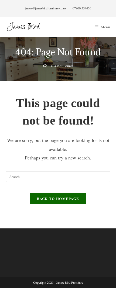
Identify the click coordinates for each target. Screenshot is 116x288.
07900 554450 (82, 8)
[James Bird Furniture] (45, 65)
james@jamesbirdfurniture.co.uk (45, 8)
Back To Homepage (58, 198)
